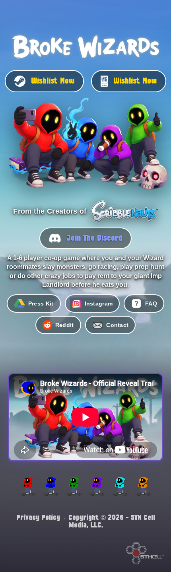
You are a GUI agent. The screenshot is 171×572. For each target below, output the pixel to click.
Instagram (99, 303)
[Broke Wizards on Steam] (86, 148)
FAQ (151, 303)
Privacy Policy (38, 517)
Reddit (64, 325)
